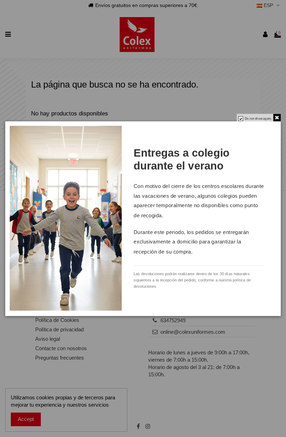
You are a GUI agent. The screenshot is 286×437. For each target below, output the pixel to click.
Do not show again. (258, 118)
